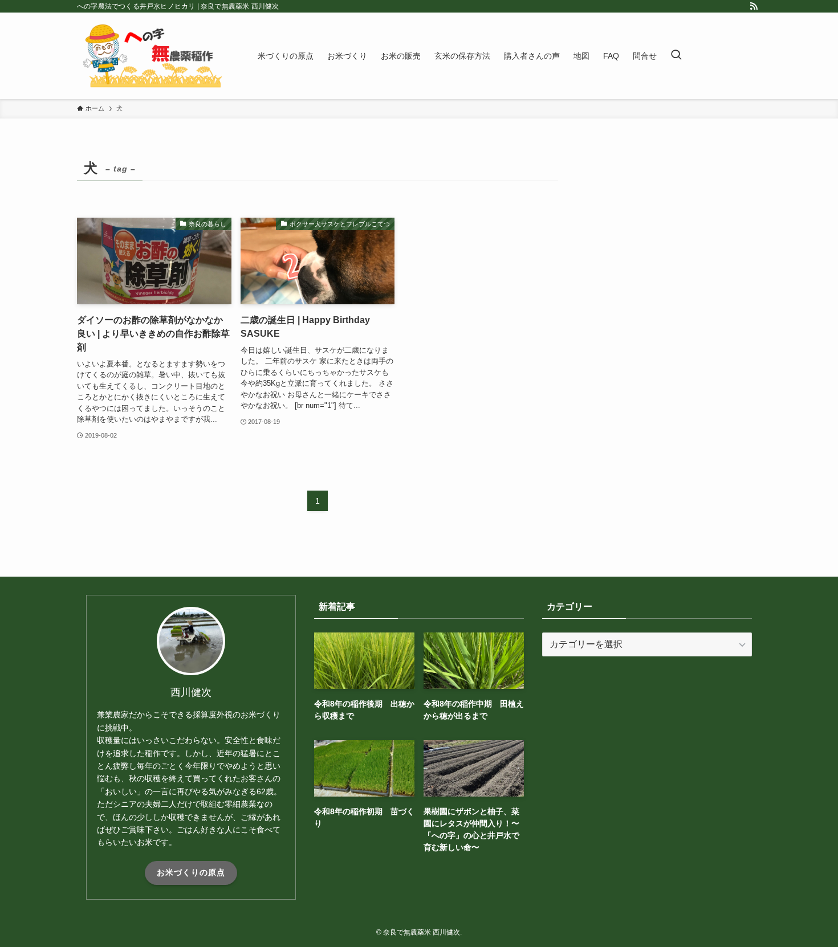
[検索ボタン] (676, 56)
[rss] (753, 6)
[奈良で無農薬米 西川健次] (152, 56)
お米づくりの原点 (191, 872)
